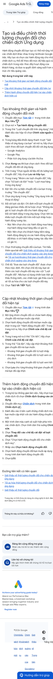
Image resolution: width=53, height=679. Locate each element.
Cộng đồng (38, 12)
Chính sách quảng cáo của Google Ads (28, 655)
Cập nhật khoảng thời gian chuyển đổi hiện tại (28, 88)
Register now (11, 609)
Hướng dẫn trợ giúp (37, 675)
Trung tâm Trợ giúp (15, 12)
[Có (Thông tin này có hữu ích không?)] (43, 514)
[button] (4, 4)
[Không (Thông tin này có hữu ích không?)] (50, 514)
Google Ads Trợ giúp (20, 4)
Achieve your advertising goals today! (19, 592)
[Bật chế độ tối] (43, 632)
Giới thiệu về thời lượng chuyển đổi (22, 490)
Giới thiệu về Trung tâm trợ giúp (34, 655)
